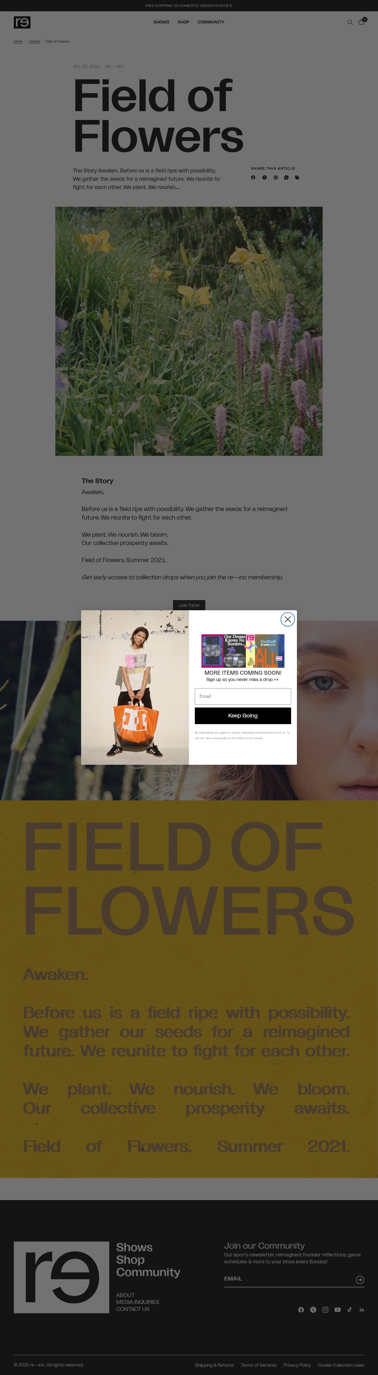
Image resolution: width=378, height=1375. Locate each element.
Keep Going (243, 716)
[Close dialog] (288, 619)
